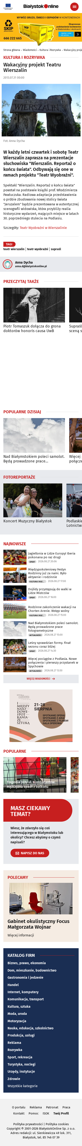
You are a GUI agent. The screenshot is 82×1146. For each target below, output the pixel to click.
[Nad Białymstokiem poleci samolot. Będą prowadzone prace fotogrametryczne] (34, 435)
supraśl (56, 249)
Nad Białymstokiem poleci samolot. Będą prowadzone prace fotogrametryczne (34, 458)
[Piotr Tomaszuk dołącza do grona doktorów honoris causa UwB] (34, 305)
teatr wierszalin (13, 249)
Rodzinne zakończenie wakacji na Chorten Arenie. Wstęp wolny (52, 609)
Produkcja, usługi (21, 1035)
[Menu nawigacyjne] (74, 7)
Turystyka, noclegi (22, 1064)
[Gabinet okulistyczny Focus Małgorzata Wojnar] (41, 898)
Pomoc (33, 1113)
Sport (32, 562)
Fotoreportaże (19, 477)
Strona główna (11, 50)
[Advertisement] (41, 371)
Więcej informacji (21, 935)
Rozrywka (15, 1050)
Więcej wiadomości (38, 678)
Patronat (52, 1107)
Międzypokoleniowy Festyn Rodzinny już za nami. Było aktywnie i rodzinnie (47, 573)
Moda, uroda (17, 1014)
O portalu (18, 1107)
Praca (66, 1107)
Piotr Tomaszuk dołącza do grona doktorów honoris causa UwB (32, 328)
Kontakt (18, 1113)
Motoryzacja (17, 1021)
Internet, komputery (23, 992)
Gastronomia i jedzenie (25, 978)
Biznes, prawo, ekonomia (27, 963)
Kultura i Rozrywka (50, 50)
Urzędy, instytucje (21, 1071)
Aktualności (35, 635)
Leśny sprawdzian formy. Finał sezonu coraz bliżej (49, 644)
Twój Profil (61, 1113)
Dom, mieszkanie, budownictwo (32, 970)
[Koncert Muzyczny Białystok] (32, 500)
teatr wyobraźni (37, 249)
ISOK (46, 1113)
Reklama (14, 1043)
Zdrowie (14, 1079)
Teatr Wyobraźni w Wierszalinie (43, 228)
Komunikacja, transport (26, 999)
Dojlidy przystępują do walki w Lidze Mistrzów (49, 591)
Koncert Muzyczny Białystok (27, 521)
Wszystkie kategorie (23, 1086)
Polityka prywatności (28, 1124)
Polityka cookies (57, 1124)
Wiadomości (30, 50)
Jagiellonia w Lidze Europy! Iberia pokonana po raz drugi (51, 555)
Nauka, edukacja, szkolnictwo (30, 1028)
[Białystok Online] (41, 6)
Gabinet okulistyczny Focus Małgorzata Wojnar (39, 924)
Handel (13, 985)
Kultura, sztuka (19, 1007)
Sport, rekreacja (20, 1057)
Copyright (13, 1128)
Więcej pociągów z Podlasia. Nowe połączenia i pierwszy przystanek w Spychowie (53, 662)
